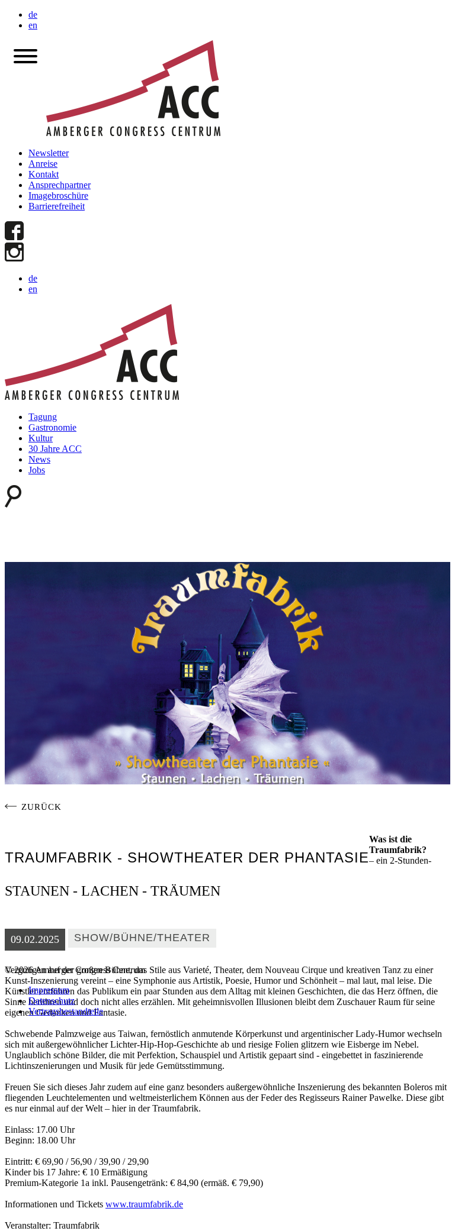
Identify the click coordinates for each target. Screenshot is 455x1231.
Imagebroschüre (58, 195)
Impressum (48, 990)
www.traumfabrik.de (144, 1204)
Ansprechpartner (59, 185)
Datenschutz (51, 1001)
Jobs (36, 470)
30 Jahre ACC (55, 449)
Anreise (42, 164)
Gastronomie (52, 427)
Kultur (40, 438)
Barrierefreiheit (56, 206)
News (39, 459)
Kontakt (43, 174)
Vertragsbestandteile (65, 1011)
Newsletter (48, 153)
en (32, 25)
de (32, 14)
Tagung (42, 417)
